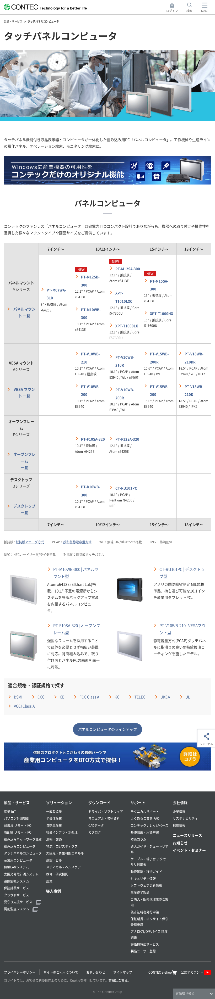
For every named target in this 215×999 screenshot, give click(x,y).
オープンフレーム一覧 (24, 460)
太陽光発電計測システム (21, 874)
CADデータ (96, 825)
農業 (49, 881)
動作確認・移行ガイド (146, 871)
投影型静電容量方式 (77, 542)
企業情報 (179, 811)
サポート (138, 802)
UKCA (165, 696)
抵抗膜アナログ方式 (30, 542)
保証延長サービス (16, 888)
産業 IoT (10, 811)
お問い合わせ (95, 972)
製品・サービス (17, 802)
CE (62, 696)
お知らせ (180, 842)
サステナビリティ (185, 818)
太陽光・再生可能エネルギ (65, 853)
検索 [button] (192, 8)
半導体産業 (54, 818)
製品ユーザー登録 (143, 951)
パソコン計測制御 (16, 818)
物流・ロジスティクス (62, 846)
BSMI (18, 696)
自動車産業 (54, 825)
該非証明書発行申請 (145, 912)
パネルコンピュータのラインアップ (107, 729)
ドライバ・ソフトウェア (105, 811)
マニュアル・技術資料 (104, 818)
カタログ (94, 832)
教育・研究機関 (57, 874)
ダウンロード (99, 802)
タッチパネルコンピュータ (23, 853)
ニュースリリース (187, 835)
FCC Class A (89, 696)
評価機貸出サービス (145, 944)
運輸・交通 (54, 839)
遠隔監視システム (16, 881)
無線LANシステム (16, 867)
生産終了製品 (140, 892)
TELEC (140, 696)
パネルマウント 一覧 (24, 312)
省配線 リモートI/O (17, 832)
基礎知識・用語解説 (145, 832)
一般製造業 (54, 811)
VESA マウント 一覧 (24, 392)
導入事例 (53, 891)
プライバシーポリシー (19, 972)
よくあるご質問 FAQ (145, 818)
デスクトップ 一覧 (24, 509)
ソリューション (59, 802)
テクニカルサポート (145, 811)
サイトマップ (122, 972)
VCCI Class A (24, 705)
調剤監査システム (17, 909)
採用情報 (179, 825)
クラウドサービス (16, 895)
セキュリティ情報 (143, 878)
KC (117, 696)
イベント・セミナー (189, 850)
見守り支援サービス (18, 902)
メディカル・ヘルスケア (63, 867)
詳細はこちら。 (120, 980)
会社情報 (180, 802)
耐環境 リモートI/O (17, 825)
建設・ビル (54, 860)
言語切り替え (185, 993)
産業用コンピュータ (18, 860)
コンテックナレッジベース (149, 825)
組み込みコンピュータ (19, 846)
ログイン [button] (173, 8)
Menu (204, 11)
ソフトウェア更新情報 (146, 885)
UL (187, 696)
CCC (41, 696)
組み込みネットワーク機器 (23, 839)
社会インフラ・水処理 (62, 832)
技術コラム (138, 839)
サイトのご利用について (61, 972)
